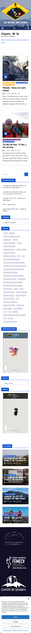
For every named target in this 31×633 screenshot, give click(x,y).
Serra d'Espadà (18, 309)
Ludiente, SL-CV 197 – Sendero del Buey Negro (14, 497)
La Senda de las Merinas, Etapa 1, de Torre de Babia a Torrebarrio (14, 193)
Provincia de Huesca (9, 295)
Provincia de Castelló (21, 292)
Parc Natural (21, 279)
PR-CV (21, 289)
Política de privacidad (17, 630)
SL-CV (5, 312)
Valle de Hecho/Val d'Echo (10, 322)
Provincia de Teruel (21, 295)
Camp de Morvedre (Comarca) (12, 236)
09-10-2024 (7, 150)
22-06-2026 (9, 463)
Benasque (11, 233)
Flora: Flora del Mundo (9, 256)
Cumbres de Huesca (9, 250)
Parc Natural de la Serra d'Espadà (13, 286)
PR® (17, 299)
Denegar (15, 622)
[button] (28, 598)
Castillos (15, 240)
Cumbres (19, 243)
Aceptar (15, 617)
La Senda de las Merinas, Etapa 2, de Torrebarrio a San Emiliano (14, 186)
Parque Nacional (8, 289)
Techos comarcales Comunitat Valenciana (14, 315)
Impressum (25, 630)
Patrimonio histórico (8, 84)
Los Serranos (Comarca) (10, 279)
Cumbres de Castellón (9, 246)
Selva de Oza (20, 305)
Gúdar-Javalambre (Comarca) (11, 259)
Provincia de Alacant (9, 292)
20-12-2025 (9, 501)
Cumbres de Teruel (21, 250)
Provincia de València (9, 299)
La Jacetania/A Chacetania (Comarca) (14, 269)
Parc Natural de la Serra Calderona (13, 282)
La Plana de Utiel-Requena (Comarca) (13, 276)
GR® (23, 256)
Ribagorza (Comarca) (9, 305)
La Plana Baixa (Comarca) (10, 273)
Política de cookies (7, 630)
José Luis (16, 93)
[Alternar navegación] (14, 28)
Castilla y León (7, 240)
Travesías (10, 318)
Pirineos (16, 289)
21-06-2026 (9, 482)
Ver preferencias (15, 626)
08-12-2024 (7, 93)
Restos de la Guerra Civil (10, 302)
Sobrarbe (15, 312)
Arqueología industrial (9, 82)
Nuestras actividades (22, 82)
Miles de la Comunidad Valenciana (11, 139)
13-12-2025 (9, 520)
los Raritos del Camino (15, 22)
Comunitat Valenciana (9, 243)
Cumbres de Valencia (9, 253)
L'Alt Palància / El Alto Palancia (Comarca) (15, 266)
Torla (5, 318)
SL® (10, 312)
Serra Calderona (8, 309)
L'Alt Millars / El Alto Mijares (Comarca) (14, 263)
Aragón (5, 233)
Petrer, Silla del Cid (9, 204)
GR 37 (18, 256)
